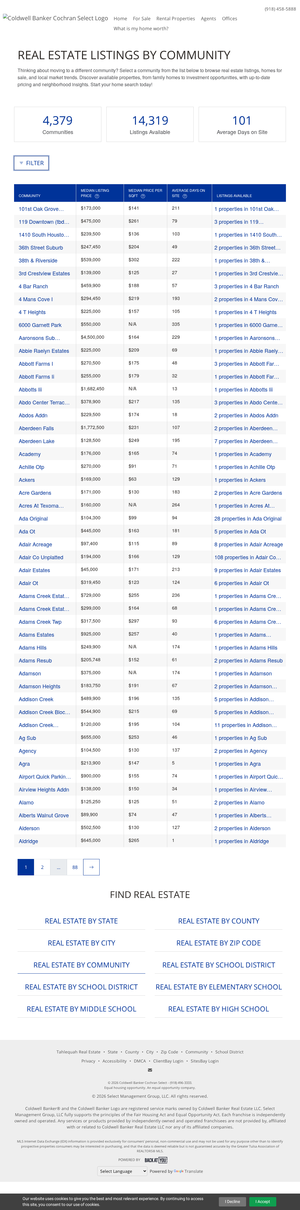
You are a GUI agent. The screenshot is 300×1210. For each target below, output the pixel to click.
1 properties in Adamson (243, 673)
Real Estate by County (218, 921)
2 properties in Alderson (242, 828)
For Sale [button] (142, 18)
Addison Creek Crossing (36, 725)
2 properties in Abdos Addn (246, 415)
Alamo (26, 802)
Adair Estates (34, 570)
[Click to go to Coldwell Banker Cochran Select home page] (55, 17)
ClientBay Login (168, 1061)
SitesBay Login (205, 1061)
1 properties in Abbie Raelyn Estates (247, 351)
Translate (194, 1171)
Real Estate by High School (218, 1009)
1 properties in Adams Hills (245, 647)
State (113, 1052)
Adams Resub (35, 660)
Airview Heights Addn (44, 789)
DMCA (140, 1061)
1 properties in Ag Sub (240, 737)
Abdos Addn (33, 415)
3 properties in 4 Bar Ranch (246, 286)
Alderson (29, 828)
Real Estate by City (81, 943)
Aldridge (28, 841)
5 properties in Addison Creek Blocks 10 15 (241, 712)
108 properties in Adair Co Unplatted (245, 557)
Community (196, 1052)
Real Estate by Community (81, 965)
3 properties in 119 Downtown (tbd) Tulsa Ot (243, 222)
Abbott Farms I (36, 363)
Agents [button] (208, 18)
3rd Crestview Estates (44, 273)
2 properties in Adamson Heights (243, 686)
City (150, 1052)
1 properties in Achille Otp (244, 466)
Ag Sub (27, 737)
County (132, 1052)
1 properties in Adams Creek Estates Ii (248, 596)
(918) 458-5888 (280, 9)
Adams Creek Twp (40, 621)
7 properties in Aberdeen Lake (243, 441)
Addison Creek (36, 699)
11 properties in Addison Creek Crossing (243, 725)
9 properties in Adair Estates (247, 570)
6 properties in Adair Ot (241, 583)
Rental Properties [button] (175, 18)
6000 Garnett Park (40, 324)
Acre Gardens (35, 492)
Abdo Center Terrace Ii (43, 402)
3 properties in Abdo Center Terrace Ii (246, 402)
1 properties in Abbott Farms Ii (247, 376)
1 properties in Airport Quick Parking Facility (247, 776)
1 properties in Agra (237, 763)
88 (75, 867)
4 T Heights (32, 312)
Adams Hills (33, 647)
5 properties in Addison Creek (241, 699)
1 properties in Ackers (240, 479)
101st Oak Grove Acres (39, 209)
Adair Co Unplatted (41, 557)
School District (229, 1052)
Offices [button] (229, 18)
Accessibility (115, 1061)
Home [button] (120, 18)
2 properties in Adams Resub (248, 660)
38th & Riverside (38, 260)
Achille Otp (31, 466)
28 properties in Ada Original (248, 518)
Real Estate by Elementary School (219, 987)
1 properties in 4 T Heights (245, 312)
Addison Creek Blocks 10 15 (44, 712)
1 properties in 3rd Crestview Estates (248, 273)
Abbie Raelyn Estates (44, 350)
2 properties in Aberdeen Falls (243, 428)
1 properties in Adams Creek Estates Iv (248, 609)
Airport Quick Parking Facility (44, 776)
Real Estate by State (81, 921)
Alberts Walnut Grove (44, 815)
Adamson (30, 673)
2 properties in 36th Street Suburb (244, 247)
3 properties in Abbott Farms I (247, 363)
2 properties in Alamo (239, 802)
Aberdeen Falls (36, 428)
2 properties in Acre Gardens (248, 492)
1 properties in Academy (243, 453)
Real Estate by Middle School (81, 1009)
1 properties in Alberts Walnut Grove (240, 815)
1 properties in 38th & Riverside (239, 260)
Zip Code (169, 1052)
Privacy (88, 1061)
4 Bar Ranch (33, 286)
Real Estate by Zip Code (218, 943)
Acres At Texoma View (39, 505)
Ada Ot (27, 531)
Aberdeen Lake (36, 441)
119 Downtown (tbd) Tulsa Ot (42, 222)
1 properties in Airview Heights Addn (240, 789)
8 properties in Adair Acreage (248, 544)
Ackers (27, 479)
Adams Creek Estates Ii (44, 596)
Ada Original (33, 518)
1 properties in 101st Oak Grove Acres (244, 209)
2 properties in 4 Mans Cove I (247, 299)
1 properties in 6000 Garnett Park (247, 325)
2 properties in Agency (240, 750)
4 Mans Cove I (36, 299)
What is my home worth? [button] (141, 28)
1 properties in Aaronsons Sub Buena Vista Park (244, 338)
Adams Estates (36, 634)
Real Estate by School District (218, 965)
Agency (27, 750)
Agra (24, 763)
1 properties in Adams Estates (240, 634)
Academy (30, 453)
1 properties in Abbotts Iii (243, 389)
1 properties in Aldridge (241, 841)
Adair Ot (28, 583)
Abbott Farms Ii (36, 376)
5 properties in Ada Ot (240, 531)
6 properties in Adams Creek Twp (248, 622)
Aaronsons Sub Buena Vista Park (39, 338)
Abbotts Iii (30, 389)
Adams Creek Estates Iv (44, 609)
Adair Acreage (35, 544)
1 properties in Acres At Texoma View (242, 505)
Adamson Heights (39, 686)
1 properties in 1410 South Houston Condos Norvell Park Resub (245, 234)
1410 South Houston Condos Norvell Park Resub (43, 234)
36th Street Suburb (41, 247)
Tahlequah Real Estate (78, 1052)
